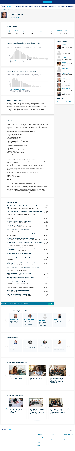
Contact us (51, 303)
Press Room (53, 437)
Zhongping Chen (65, 73)
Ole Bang (64, 62)
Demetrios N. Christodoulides (65, 45)
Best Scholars (61, 6)
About (39, 445)
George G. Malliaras (66, 88)
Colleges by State (53, 6)
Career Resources (43, 6)
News (39, 442)
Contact (53, 434)
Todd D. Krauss (65, 57)
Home (2, 9)
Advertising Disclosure (69, 434)
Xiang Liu (64, 52)
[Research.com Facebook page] (70, 430)
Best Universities (70, 6)
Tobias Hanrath (65, 68)
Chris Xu (63, 93)
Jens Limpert (42, 320)
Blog (38, 439)
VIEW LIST (47, 2)
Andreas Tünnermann (29, 319)
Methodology (40, 437)
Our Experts (40, 448)
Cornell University (15, 17)
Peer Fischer (64, 78)
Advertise (53, 439)
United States (14, 19)
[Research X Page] (73, 430)
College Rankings (33, 6)
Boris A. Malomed (66, 84)
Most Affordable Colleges (22, 6)
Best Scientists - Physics (8, 9)
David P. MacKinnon (43, 346)
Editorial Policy (67, 437)
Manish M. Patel (57, 346)
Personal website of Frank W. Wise (64, 101)
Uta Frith (26, 346)
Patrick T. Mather (13, 346)
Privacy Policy (67, 439)
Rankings (40, 434)
